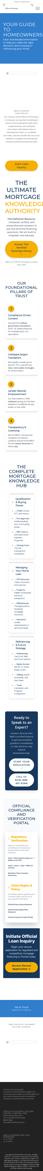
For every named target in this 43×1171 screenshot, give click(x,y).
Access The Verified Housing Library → (21, 249)
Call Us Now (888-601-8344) (21, 780)
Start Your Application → (21, 765)
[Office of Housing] (17, 8)
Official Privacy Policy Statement (20, 904)
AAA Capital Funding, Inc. (12, 1160)
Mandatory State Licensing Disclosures (18, 874)
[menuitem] (31, 8)
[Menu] (36, 8)
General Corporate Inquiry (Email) (20, 917)
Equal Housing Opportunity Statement (18, 911)
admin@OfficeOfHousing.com (14, 1122)
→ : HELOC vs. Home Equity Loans (22, 667)
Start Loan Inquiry (21, 165)
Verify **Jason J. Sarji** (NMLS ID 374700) (20, 867)
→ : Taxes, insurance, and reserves (22, 582)
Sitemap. (30, 1168)
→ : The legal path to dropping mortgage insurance (22, 609)
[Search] (31, 8)
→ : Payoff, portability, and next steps (22, 677)
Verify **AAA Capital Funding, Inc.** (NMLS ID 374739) (21, 859)
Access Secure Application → (21, 967)
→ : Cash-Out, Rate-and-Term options (22, 656)
